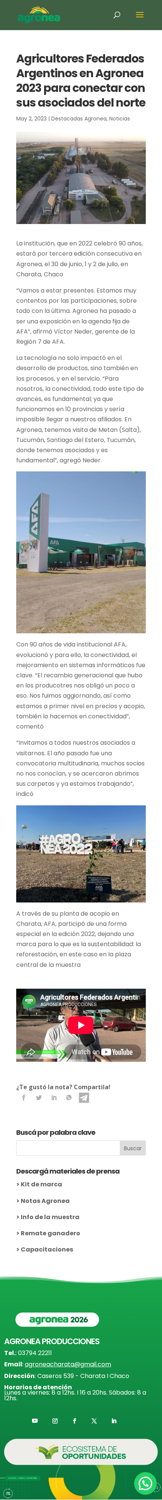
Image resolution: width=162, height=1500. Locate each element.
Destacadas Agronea (79, 118)
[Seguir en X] (94, 1421)
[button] (145, 1483)
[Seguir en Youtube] (35, 1421)
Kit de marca (41, 1184)
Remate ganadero (50, 1233)
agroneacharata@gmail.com (68, 1364)
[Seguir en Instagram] (55, 1421)
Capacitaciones (47, 1249)
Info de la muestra (50, 1217)
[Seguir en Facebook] (74, 1421)
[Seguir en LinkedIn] (113, 1421)
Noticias (119, 118)
